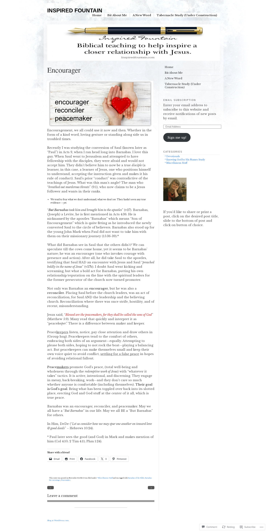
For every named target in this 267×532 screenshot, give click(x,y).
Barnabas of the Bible (136, 478)
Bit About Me (117, 15)
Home (97, 15)
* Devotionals (172, 156)
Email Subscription (179, 100)
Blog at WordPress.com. (58, 520)
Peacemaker (65, 480)
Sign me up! (176, 137)
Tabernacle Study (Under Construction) (187, 15)
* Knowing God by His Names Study (185, 159)
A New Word (142, 15)
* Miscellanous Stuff (105, 478)
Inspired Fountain (74, 10)
